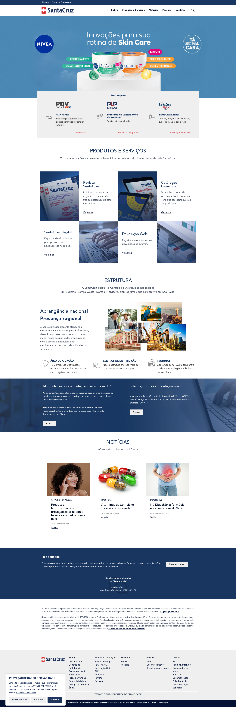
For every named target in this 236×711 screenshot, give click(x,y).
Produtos (99, 674)
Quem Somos (75, 661)
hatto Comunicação (159, 702)
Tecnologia (74, 674)
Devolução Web (102, 668)
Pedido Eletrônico (182, 664)
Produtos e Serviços (133, 10)
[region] (35, 690)
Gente (150, 661)
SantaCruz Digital (104, 661)
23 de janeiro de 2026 (60, 524)
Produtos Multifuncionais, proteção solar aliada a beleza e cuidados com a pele (68, 512)
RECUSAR (38, 699)
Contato (180, 10)
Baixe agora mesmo (180, 133)
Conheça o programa (127, 133)
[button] (54, 528)
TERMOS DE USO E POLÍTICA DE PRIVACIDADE (118, 695)
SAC (175, 661)
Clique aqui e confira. (169, 611)
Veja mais (88, 212)
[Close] (62, 676)
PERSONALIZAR (19, 699)
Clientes (45, 2)
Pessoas (166, 10)
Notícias (153, 10)
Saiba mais (81, 133)
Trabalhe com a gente (158, 668)
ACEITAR (54, 699)
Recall (124, 661)
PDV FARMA (101, 664)
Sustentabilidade (77, 681)
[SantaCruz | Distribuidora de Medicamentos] (58, 10)
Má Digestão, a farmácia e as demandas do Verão (167, 506)
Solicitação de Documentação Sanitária (180, 684)
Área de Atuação (77, 671)
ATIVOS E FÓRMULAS (61, 500)
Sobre (114, 10)
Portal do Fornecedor (62, 2)
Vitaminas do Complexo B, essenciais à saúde (117, 506)
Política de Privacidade (26, 693)
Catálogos (100, 681)
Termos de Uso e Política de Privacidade (126, 629)
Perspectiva (156, 500)
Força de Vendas (77, 678)
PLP (97, 671)
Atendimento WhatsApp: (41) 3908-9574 (118, 590)
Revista (98, 678)
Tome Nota (106, 500)
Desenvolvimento (156, 664)
